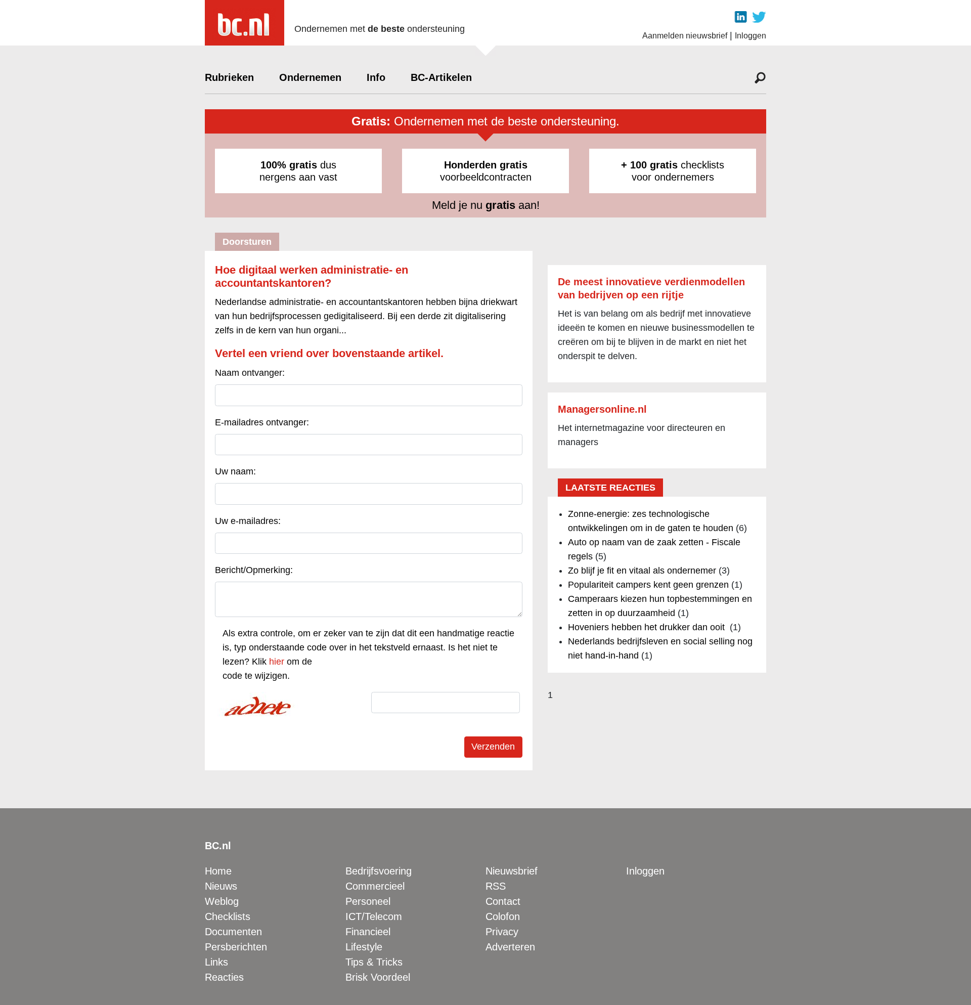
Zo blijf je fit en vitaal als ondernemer (642, 570)
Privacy (502, 931)
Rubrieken (229, 77)
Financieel (367, 931)
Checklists (227, 916)
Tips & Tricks (374, 962)
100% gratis (288, 164)
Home (218, 871)
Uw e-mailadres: (248, 521)
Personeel (367, 901)
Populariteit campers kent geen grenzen (648, 585)
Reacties (224, 977)
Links (216, 962)
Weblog (222, 901)
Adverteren (510, 946)
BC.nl (218, 845)
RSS (496, 886)
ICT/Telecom (373, 916)
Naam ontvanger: (250, 373)
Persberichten (236, 946)
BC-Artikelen (441, 77)
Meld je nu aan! (486, 205)
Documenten (233, 931)
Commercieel (375, 886)
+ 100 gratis (649, 164)
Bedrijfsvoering (378, 871)
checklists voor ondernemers (672, 171)
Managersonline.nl (602, 409)
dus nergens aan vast (298, 171)
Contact (503, 901)
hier (276, 662)
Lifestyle (363, 946)
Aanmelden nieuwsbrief (684, 35)
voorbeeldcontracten (486, 171)
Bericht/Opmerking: (254, 570)
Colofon (503, 916)
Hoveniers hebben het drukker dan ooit (647, 627)
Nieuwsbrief (512, 871)
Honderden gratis (485, 164)
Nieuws (221, 886)
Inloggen (750, 35)
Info (376, 77)
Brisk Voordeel (377, 977)
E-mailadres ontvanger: (262, 422)
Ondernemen (310, 77)
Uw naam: (235, 471)
